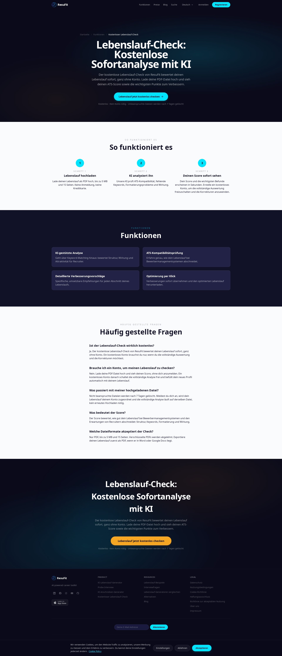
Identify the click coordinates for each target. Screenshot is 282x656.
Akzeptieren (202, 648)
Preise (157, 4)
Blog (165, 4)
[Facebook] (60, 593)
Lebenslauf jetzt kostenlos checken (139, 96)
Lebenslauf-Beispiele (154, 582)
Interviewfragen (152, 587)
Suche (174, 4)
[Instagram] (66, 593)
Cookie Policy (95, 651)
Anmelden (203, 4)
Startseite (84, 34)
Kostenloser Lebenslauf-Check (112, 596)
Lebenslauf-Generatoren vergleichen (162, 592)
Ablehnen (182, 648)
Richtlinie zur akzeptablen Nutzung (207, 601)
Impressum (195, 610)
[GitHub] (77, 593)
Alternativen (150, 596)
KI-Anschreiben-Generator (111, 592)
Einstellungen (163, 648)
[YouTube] (72, 593)
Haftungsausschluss (200, 596)
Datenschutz (196, 582)
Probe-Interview (106, 587)
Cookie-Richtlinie (198, 592)
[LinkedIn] (54, 593)
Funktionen (144, 4)
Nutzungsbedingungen (201, 587)
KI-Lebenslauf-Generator (110, 582)
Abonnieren (159, 627)
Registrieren (221, 4)
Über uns (194, 606)
